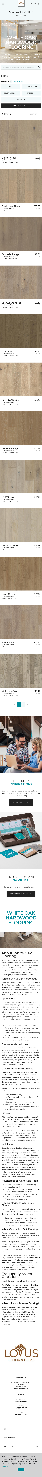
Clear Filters (19, 81)
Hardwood (25, 23)
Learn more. (7, 1466)
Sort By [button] (33, 114)
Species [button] (30, 93)
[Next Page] (27, 704)
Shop (6, 1429)
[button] (31, 4)
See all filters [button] (19, 106)
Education (8, 1447)
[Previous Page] (15, 704)
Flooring (15, 23)
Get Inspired (9, 1438)
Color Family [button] (9, 93)
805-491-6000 (21, 16)
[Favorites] (35, 4)
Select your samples (19, 894)
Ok (21, 1470)
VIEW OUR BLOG (19, 802)
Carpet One (5, 23)
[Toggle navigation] (3, 4)
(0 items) (38, 4)
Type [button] (9, 87)
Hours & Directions (21, 1388)
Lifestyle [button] (30, 87)
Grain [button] (19, 99)
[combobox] (19, 67)
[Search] (39, 67)
